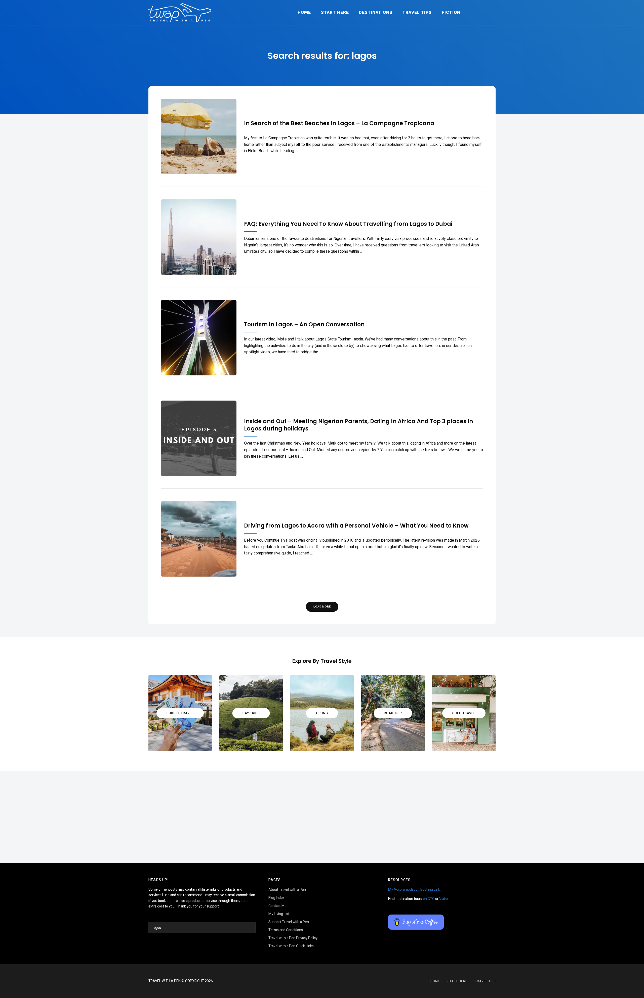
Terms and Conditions (285, 930)
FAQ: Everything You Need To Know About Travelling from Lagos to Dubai (348, 224)
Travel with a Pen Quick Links (291, 946)
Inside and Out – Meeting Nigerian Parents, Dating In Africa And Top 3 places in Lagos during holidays (358, 425)
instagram (315, 981)
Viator (444, 898)
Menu (491, 13)
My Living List (278, 914)
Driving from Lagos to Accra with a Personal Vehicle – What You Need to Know (356, 526)
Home (304, 12)
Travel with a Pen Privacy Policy (292, 938)
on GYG (428, 898)
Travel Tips (417, 12)
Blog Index (276, 897)
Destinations (375, 12)
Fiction (451, 12)
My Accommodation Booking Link (414, 889)
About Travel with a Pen (287, 889)
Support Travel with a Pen (288, 922)
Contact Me (277, 905)
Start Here (335, 12)
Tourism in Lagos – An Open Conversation (304, 324)
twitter (328, 981)
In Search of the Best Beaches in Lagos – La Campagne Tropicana (339, 123)
